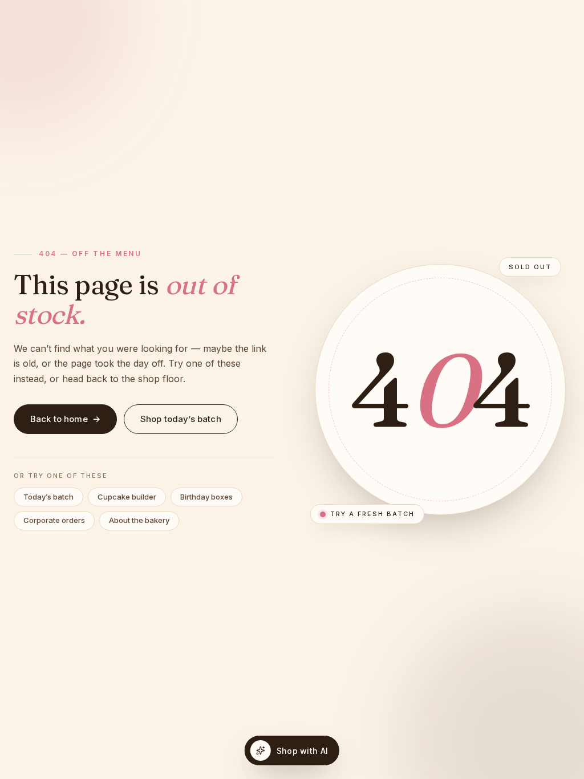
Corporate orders (54, 520)
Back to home (65, 418)
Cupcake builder (127, 496)
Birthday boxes (206, 496)
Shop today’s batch (180, 418)
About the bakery (139, 520)
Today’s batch (48, 496)
